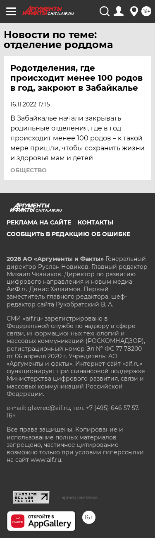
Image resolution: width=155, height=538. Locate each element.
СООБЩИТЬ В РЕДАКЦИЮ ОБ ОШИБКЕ (68, 234)
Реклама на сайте (39, 222)
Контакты (95, 222)
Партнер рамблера (78, 497)
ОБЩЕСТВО (28, 170)
